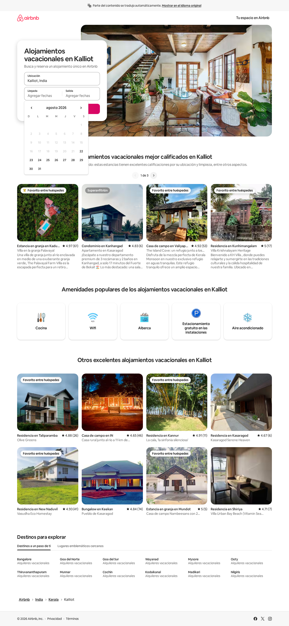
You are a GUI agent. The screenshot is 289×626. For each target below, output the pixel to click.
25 (48, 160)
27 (64, 160)
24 (39, 160)
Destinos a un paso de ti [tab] (34, 546)
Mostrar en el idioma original (181, 5)
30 (31, 169)
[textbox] (43, 95)
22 (81, 151)
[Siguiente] (153, 175)
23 (31, 160)
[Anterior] (135, 175)
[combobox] (62, 80)
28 (73, 160)
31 (39, 169)
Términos (72, 619)
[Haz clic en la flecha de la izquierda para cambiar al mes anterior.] (31, 108)
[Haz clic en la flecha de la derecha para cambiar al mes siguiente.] (81, 108)
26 (56, 160)
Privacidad (54, 619)
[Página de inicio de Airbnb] (28, 18)
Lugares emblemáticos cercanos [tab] (81, 546)
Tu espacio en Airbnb (252, 18)
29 (81, 160)
